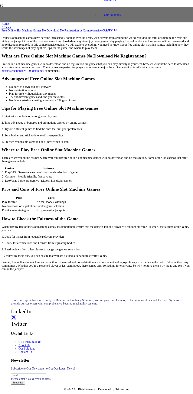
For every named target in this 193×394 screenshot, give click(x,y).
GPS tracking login (29, 341)
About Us (24, 345)
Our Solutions (26, 348)
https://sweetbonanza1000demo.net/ (23, 70)
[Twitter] (13, 317)
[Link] (48, 28)
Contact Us (25, 351)
